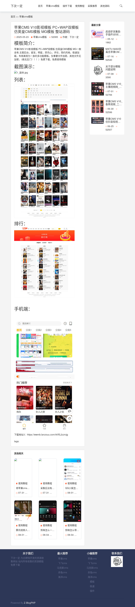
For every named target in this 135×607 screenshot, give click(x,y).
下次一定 (17, 6)
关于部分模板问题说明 (113, 68)
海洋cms (62, 577)
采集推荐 (92, 5)
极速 (92, 586)
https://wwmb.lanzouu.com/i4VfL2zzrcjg (47, 434)
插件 (92, 590)
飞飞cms (62, 563)
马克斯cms (62, 567)
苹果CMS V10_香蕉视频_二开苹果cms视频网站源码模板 (114, 105)
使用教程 (79, 5)
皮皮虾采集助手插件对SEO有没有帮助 (113, 34)
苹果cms (62, 558)
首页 (40, 5)
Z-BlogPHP (29, 602)
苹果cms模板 (52, 5)
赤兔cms (62, 572)
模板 (92, 581)
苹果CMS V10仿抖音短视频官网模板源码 (113, 121)
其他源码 (104, 5)
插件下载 (67, 5)
